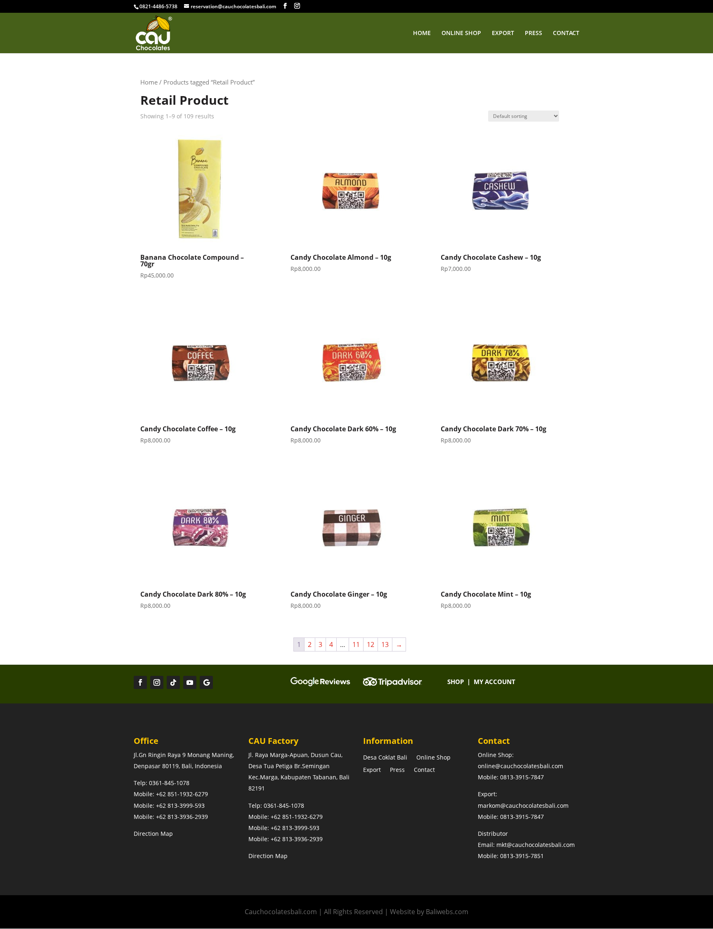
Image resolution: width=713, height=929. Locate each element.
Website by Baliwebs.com (429, 911)
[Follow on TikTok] (173, 682)
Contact (566, 33)
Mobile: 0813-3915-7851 (511, 856)
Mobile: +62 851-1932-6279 (171, 794)
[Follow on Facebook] (140, 682)
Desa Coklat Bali (385, 758)
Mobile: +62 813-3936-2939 (171, 817)
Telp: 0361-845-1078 (161, 783)
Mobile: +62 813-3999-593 (170, 805)
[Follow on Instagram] (156, 682)
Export (503, 33)
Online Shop (461, 33)
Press (533, 33)
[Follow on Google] (206, 682)
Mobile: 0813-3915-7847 (511, 777)
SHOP (455, 681)
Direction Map (153, 833)
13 (385, 644)
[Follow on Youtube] (189, 682)
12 (370, 644)
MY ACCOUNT (494, 681)
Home (422, 33)
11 (356, 644)
